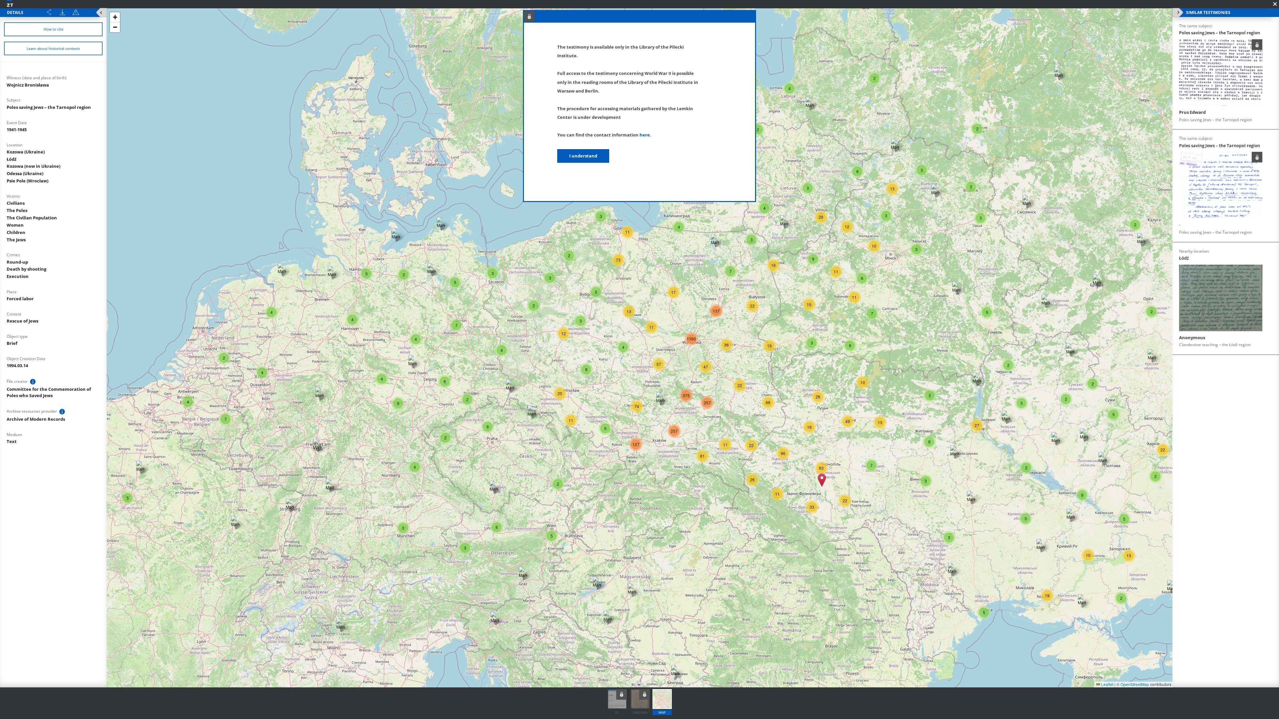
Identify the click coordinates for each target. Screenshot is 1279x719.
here (645, 135)
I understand (583, 156)
